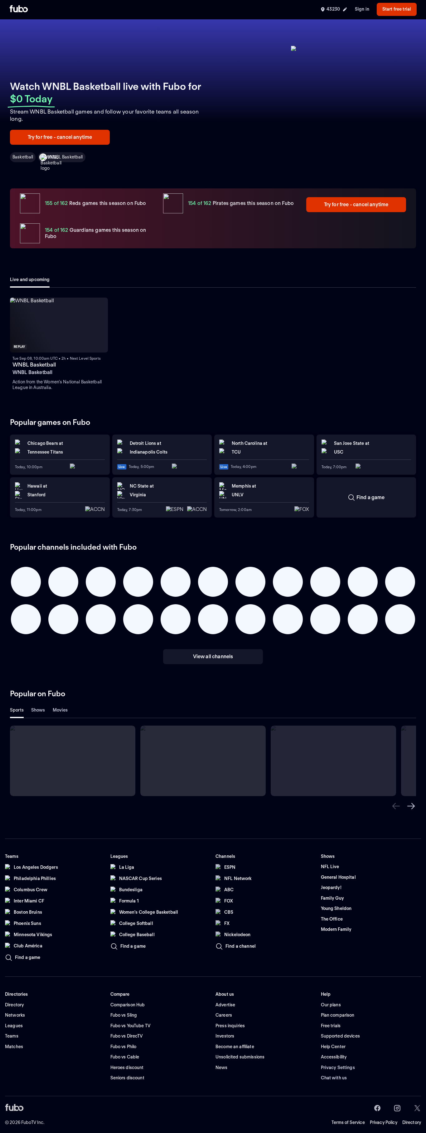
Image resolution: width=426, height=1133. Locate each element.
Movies (60, 710)
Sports (17, 710)
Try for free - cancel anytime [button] (60, 137)
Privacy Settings (338, 1067)
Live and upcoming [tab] (30, 279)
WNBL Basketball (65, 156)
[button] (396, 806)
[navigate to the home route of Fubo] (18, 9)
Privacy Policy (383, 1122)
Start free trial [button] (396, 9)
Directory (411, 1122)
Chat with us (334, 1077)
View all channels (213, 656)
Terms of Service (348, 1122)
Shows (38, 710)
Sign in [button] (362, 9)
